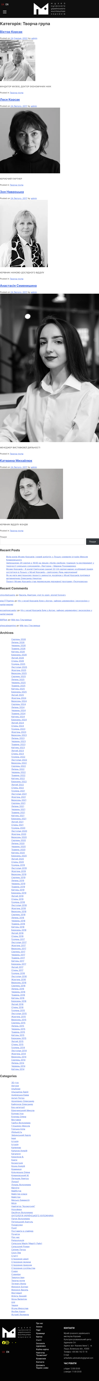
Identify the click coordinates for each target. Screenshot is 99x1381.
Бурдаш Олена (18, 1116)
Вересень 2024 (19, 701)
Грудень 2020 (18, 828)
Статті (14, 1255)
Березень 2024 (19, 719)
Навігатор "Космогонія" (23, 1206)
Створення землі (19, 1259)
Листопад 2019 (19, 868)
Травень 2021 (18, 812)
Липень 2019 (17, 880)
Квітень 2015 (17, 1035)
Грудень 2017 (18, 939)
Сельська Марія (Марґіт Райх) (26, 1243)
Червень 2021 (18, 809)
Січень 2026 (17, 661)
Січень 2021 (17, 825)
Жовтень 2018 (18, 908)
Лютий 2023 (17, 750)
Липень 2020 (17, 843)
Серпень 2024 (18, 704)
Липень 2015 (17, 1026)
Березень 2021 (18, 818)
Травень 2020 (18, 849)
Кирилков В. (17, 1156)
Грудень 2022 (18, 757)
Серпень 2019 (18, 877)
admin (34, 38)
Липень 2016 (17, 988)
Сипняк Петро (18, 1249)
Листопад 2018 (19, 905)
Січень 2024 (17, 726)
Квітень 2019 (17, 889)
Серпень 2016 (18, 985)
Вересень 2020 (19, 837)
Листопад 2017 (19, 942)
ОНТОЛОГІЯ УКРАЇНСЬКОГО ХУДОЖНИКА (32, 1215)
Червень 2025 (18, 682)
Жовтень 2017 (18, 945)
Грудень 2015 (18, 1010)
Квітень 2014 (17, 1069)
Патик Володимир (20, 1218)
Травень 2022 (18, 775)
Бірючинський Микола (22, 1110)
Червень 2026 (18, 645)
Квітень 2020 (18, 852)
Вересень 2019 (18, 874)
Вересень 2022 (19, 763)
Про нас (15, 1237)
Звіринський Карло (21, 1135)
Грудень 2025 (18, 664)
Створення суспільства (23, 1268)
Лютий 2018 (17, 933)
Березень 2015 (18, 1038)
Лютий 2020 (17, 859)
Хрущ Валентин (19, 1299)
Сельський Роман (20, 1246)
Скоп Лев (16, 1252)
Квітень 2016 (17, 998)
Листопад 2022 (19, 760)
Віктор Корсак (11, 32)
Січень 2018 (17, 936)
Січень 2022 (17, 787)
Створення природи (21, 1265)
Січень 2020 (17, 862)
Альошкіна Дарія (19, 1092)
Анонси (39, 1326)
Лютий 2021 (17, 821)
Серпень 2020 (18, 840)
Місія (13, 1203)
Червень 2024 (18, 710)
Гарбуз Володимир (21, 1122)
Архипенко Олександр (22, 1101)
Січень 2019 (17, 899)
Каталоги (16, 1153)
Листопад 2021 (19, 794)
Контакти (40, 1362)
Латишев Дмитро (20, 1178)
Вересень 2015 (18, 1019)
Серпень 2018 (18, 914)
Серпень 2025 (18, 676)
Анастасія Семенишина (18, 285)
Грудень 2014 (18, 1047)
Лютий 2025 (17, 695)
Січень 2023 (17, 753)
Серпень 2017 (18, 951)
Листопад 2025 (19, 667)
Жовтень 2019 (18, 871)
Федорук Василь (19, 1289)
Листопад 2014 (19, 1050)
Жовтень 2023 (18, 732)
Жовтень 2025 (18, 670)
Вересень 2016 (18, 982)
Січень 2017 (17, 970)
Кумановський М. (20, 1175)
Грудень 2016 (18, 973)
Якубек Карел (18, 1311)
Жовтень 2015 (18, 1016)
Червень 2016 (18, 992)
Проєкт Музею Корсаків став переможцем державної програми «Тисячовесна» (47, 581)
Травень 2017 (18, 958)
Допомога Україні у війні (42, 1366)
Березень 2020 (19, 855)
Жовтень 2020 (18, 834)
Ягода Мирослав (19, 1308)
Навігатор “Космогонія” (41, 1354)
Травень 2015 (18, 1032)
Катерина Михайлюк (16, 460)
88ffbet (3, 619)
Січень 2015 (17, 1044)
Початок (15, 1234)
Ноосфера (16, 1209)
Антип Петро (17, 1098)
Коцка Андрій (18, 1166)
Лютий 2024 (17, 722)
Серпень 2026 (18, 639)
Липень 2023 (17, 738)
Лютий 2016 (17, 1004)
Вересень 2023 (19, 735)
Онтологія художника (41, 1344)
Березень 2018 (18, 930)
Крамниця (16, 1169)
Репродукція (17, 1240)
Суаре (14, 1271)
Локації (15, 1181)
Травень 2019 (18, 886)
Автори (15, 1085)
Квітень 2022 (18, 778)
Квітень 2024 (18, 716)
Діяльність (16, 1132)
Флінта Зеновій (19, 1296)
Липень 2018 (17, 917)
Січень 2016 (17, 1007)
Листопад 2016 (19, 976)
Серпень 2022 (18, 766)
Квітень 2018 (17, 927)
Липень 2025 (17, 679)
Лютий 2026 (17, 658)
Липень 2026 (17, 642)
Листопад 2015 (19, 1013)
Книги (14, 1160)
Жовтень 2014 (18, 1053)
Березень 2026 (19, 654)
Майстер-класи (19, 1194)
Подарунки (17, 1225)
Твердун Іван (17, 1277)
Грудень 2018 (18, 902)
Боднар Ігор (17, 1113)
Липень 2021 (17, 806)
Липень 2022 (17, 769)
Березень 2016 (18, 1001)
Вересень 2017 (18, 948)
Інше (13, 1138)
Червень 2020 (18, 846)
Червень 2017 (18, 954)
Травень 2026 (18, 648)
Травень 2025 (18, 685)
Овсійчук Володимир (22, 1212)
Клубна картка (42, 1349)
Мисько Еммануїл (20, 1200)
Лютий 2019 (17, 896)
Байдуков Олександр (22, 1104)
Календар (16, 1147)
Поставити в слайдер (22, 1231)
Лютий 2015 (17, 1041)
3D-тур (15, 1082)
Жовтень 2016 (18, 979)
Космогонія (17, 1163)
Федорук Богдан (19, 1286)
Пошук (3, 537)
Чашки (14, 1305)
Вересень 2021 (18, 800)
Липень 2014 (17, 1063)
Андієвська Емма (20, 1095)
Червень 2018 (18, 920)
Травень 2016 (18, 995)
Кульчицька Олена (20, 1172)
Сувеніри (16, 1274)
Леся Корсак (10, 99)
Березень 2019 (18, 893)
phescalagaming (8, 625)
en (7, 4)
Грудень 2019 (18, 865)
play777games (7, 600)
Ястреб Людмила (20, 1314)
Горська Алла (18, 1129)
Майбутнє (16, 1191)
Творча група (16, 92)
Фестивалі (16, 1293)
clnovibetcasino (7, 595)
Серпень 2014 (18, 1060)
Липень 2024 (17, 707)
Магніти (15, 1187)
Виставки (16, 1119)
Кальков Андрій (19, 1150)
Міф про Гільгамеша (21, 619)
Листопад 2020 (19, 831)
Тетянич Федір (18, 1283)
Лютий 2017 (17, 967)
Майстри (15, 1197)
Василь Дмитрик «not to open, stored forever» (42, 595)
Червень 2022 (18, 772)
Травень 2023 (18, 744)
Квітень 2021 (17, 815)
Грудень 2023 (18, 729)
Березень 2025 (19, 692)
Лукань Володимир (21, 1184)
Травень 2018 (18, 924)
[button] (5, 12)
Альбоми (15, 1088)
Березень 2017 (18, 964)
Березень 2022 (19, 781)
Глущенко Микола (20, 1126)
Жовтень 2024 (18, 698)
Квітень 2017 (17, 961)
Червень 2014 (18, 1066)
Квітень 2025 (18, 688)
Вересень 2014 (18, 1056)
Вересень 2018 (18, 911)
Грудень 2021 (18, 791)
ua (2, 4)
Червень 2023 (18, 741)
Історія (14, 1141)
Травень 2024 (18, 713)
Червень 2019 (18, 883)
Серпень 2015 (18, 1022)
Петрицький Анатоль (22, 1221)
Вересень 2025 (19, 673)
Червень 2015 (18, 1029)
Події (14, 1228)
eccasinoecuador (8, 610)
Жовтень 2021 (18, 797)
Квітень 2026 (18, 651)
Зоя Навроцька (12, 192)
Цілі (13, 1302)
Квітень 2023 (18, 747)
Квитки (39, 1337)
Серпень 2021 (18, 803)
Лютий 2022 (17, 784)
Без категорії (18, 1107)
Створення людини (21, 1262)
